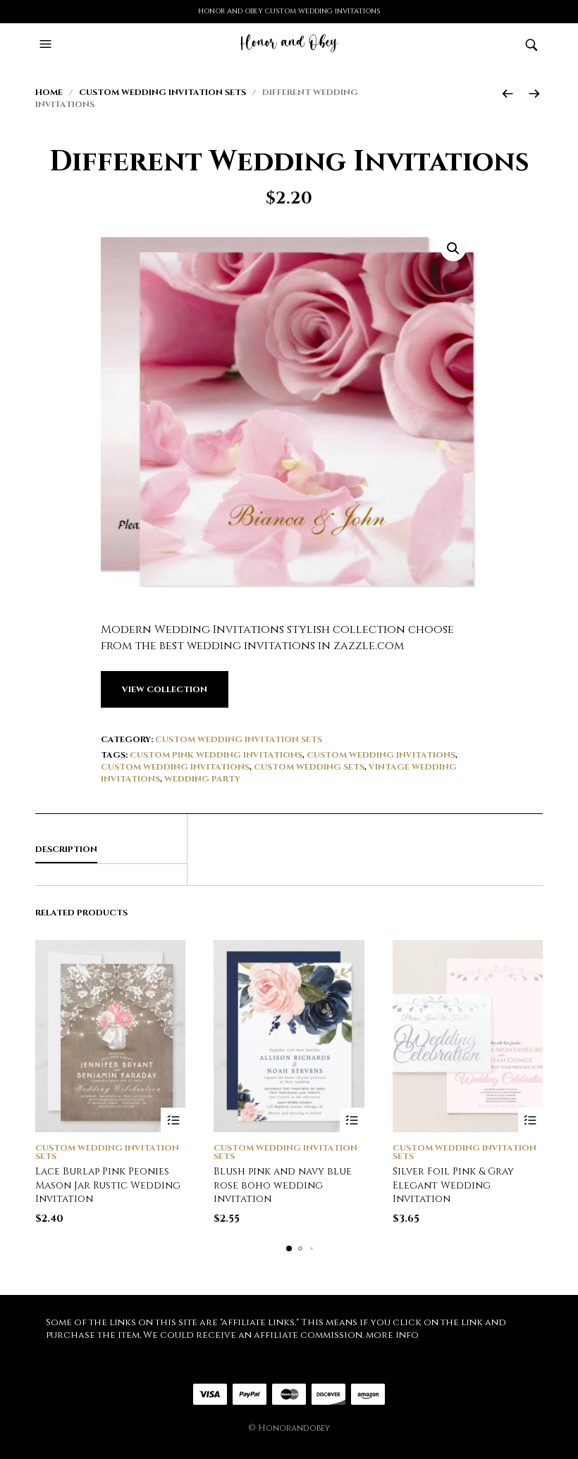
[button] (47, 44)
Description (66, 849)
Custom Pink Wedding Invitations (216, 754)
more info (392, 1335)
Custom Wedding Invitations (381, 754)
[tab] (111, 850)
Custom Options (173, 1120)
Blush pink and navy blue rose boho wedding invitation (283, 1185)
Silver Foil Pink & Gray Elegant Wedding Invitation (453, 1185)
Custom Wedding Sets (309, 766)
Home (49, 92)
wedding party (202, 778)
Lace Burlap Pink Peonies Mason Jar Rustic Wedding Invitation (107, 1185)
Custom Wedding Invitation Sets (162, 92)
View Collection (164, 689)
